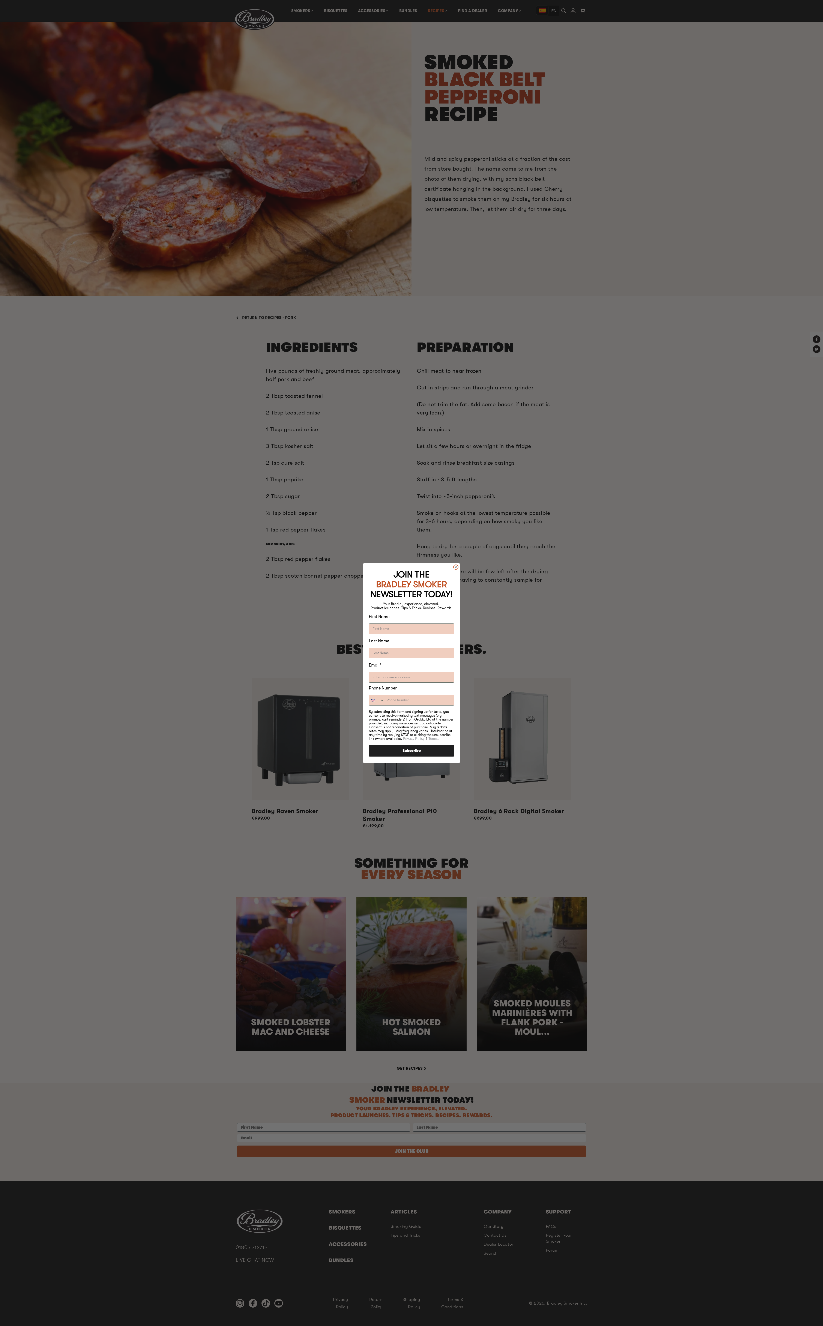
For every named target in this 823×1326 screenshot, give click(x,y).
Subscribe (411, 751)
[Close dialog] (456, 567)
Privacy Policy (414, 738)
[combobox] (376, 700)
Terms (433, 738)
